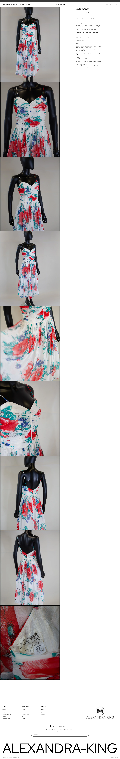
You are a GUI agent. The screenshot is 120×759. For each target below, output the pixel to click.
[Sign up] (87, 734)
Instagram (43, 714)
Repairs (23, 712)
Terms (23, 716)
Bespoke (4, 716)
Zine (42, 712)
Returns (23, 711)
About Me (4, 709)
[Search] (110, 4)
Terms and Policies (114, 757)
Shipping (23, 709)
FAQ (3, 711)
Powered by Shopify (15, 757)
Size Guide (4, 712)
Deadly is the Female (6, 718)
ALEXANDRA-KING (8, 757)
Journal (42, 711)
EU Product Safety (25, 714)
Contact (42, 709)
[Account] (113, 4)
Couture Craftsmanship (7, 714)
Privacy (23, 718)
